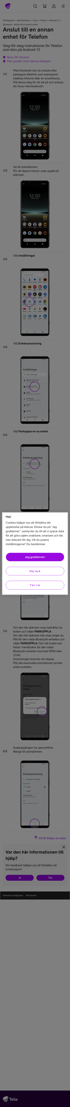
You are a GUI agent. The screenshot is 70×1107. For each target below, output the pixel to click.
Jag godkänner (35, 557)
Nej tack (34, 571)
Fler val (35, 585)
